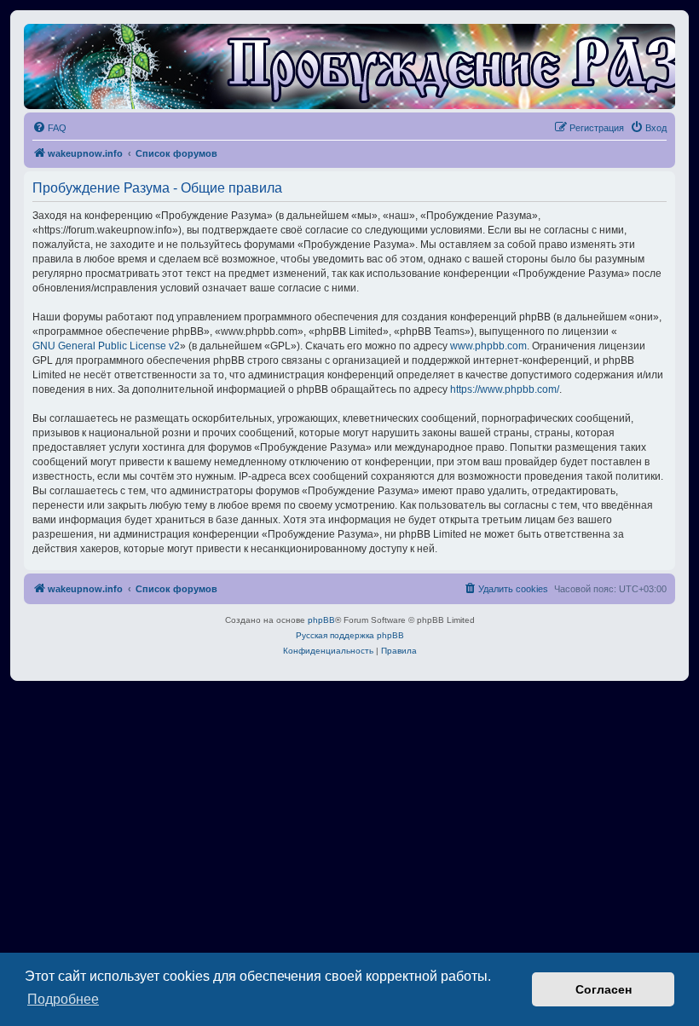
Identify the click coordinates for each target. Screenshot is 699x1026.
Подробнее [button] (63, 999)
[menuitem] (49, 128)
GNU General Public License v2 (106, 346)
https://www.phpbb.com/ (504, 389)
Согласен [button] (603, 989)
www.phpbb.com (488, 346)
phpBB (321, 620)
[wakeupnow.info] (349, 66)
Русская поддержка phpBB (350, 635)
